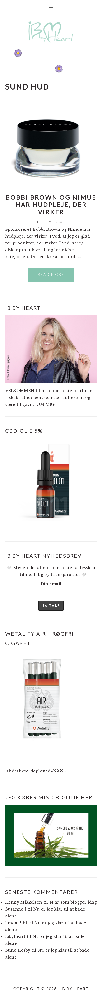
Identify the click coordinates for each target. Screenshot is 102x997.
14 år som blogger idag (73, 902)
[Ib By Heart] (51, 45)
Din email (51, 583)
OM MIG (46, 404)
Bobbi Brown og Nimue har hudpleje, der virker (51, 204)
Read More (51, 274)
